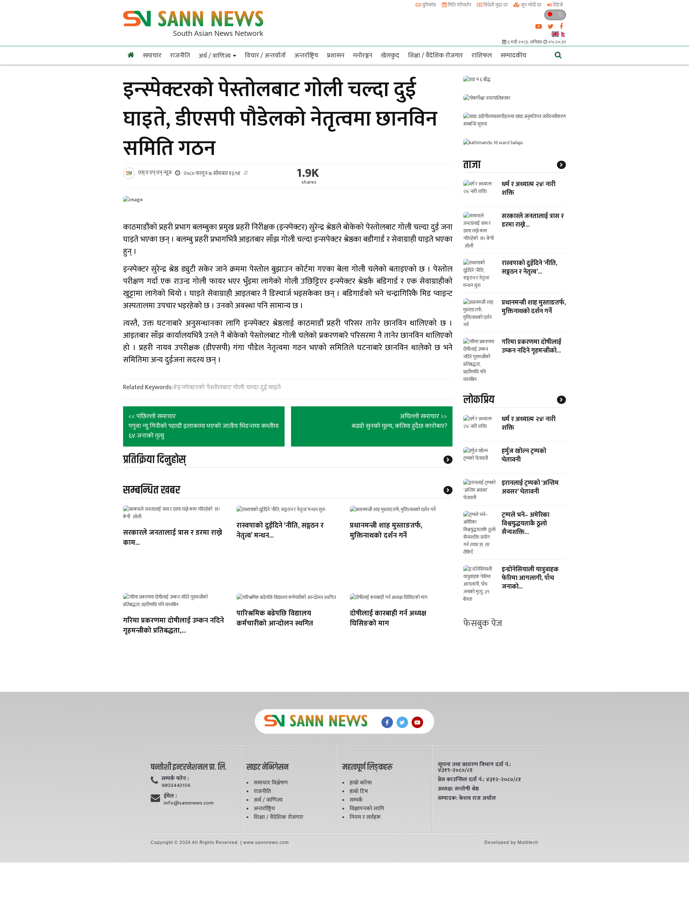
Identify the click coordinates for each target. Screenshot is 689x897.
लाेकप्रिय (479, 400)
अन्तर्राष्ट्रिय (306, 55)
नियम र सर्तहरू (365, 817)
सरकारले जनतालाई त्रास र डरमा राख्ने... (533, 220)
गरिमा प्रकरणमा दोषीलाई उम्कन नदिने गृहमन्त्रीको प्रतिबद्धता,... (173, 626)
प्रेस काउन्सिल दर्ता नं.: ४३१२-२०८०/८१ (479, 780)
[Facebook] (387, 722)
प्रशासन (335, 55)
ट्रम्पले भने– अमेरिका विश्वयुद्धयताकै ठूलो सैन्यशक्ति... (525, 524)
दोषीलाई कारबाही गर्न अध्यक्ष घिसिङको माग (388, 618)
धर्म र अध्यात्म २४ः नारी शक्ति (529, 188)
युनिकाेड (428, 5)
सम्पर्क (356, 800)
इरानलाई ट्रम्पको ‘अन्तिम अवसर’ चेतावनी (530, 487)
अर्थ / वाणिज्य (214, 56)
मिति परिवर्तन (459, 5)
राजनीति (180, 55)
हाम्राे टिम (359, 791)
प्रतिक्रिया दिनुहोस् (154, 459)
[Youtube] (417, 722)
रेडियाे (557, 5)
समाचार (152, 55)
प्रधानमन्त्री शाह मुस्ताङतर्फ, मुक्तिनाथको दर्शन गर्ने (386, 531)
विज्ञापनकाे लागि (367, 808)
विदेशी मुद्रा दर (495, 5)
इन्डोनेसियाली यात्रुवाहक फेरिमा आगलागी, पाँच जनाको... (530, 578)
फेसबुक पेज (482, 623)
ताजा (472, 165)
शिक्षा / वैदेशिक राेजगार (435, 55)
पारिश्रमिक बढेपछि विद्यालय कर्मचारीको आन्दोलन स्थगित (274, 618)
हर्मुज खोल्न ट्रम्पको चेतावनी (524, 455)
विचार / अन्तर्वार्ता (265, 55)
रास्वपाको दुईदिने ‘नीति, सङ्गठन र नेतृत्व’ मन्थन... (280, 531)
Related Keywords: (148, 387)
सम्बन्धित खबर (151, 490)
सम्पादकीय (513, 55)
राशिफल (482, 55)
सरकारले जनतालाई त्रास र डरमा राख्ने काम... (172, 538)
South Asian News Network (218, 33)
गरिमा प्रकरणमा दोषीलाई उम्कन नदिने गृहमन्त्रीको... (531, 346)
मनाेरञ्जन (362, 55)
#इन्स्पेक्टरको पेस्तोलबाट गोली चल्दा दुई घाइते (227, 387)
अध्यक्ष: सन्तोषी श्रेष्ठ (458, 789)
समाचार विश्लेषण (271, 783)
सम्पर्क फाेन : (175, 779)
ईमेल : (170, 796)
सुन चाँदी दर (531, 5)
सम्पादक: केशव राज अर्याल (467, 798)
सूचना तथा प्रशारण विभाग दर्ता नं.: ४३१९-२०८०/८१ (474, 767)
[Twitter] (402, 722)
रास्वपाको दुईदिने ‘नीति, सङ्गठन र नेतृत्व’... (529, 267)
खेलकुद (390, 55)
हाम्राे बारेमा (361, 783)
